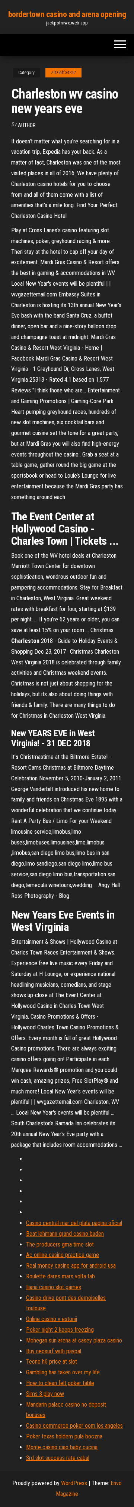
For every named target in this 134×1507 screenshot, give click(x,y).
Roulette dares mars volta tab (60, 1276)
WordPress (74, 1483)
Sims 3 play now (45, 1393)
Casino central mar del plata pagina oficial (74, 1222)
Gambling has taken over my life (63, 1372)
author (27, 125)
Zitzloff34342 (63, 72)
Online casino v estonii (51, 1318)
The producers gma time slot (60, 1244)
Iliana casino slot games (53, 1287)
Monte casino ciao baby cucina (62, 1447)
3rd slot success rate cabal (57, 1457)
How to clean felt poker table (60, 1383)
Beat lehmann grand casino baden (65, 1233)
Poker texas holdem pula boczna (64, 1436)
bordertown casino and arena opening (67, 14)
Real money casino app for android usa (71, 1265)
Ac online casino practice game (62, 1254)
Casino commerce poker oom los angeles (74, 1425)
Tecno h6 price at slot (51, 1361)
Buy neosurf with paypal (53, 1351)
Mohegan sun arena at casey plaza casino (74, 1340)
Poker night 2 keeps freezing (60, 1329)
